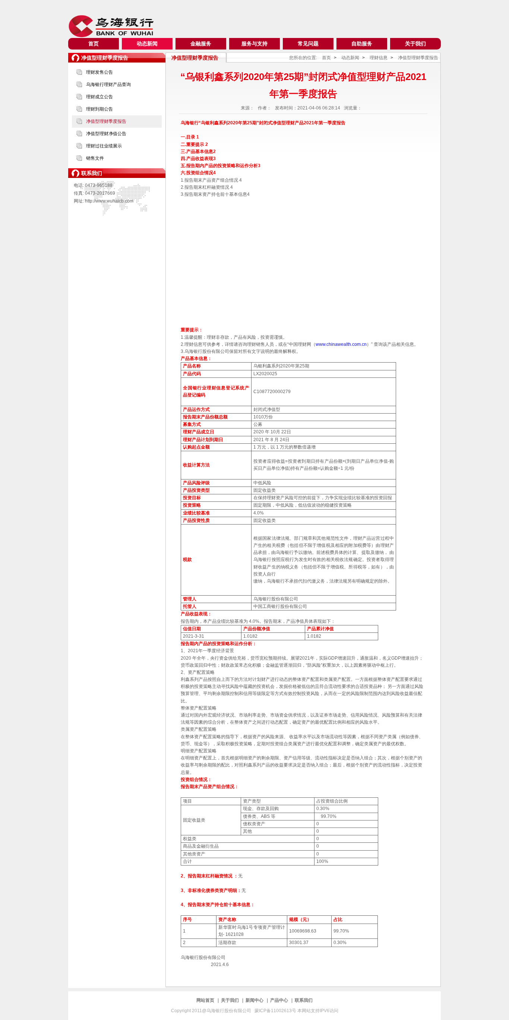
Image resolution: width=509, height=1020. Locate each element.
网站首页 (205, 1000)
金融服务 (200, 44)
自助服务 (361, 44)
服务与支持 (254, 44)
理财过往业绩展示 (104, 146)
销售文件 (95, 158)
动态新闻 (147, 44)
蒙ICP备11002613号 (276, 1010)
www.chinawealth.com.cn (341, 344)
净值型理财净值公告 (106, 133)
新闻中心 (255, 1000)
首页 (93, 44)
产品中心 (279, 1000)
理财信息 (379, 57)
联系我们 (304, 1000)
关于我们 (415, 44)
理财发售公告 (99, 72)
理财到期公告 (99, 109)
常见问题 (308, 44)
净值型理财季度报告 (106, 121)
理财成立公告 (99, 96)
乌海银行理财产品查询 (108, 84)
